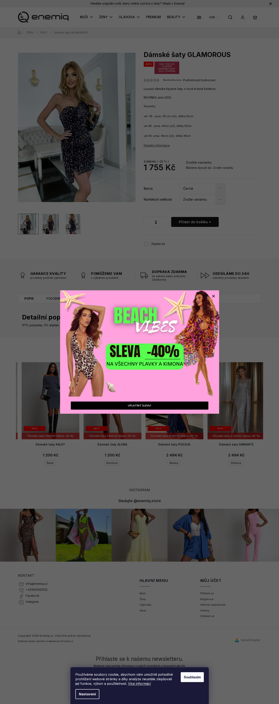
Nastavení (87, 694)
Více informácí (139, 683)
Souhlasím (192, 677)
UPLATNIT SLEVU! (139, 405)
